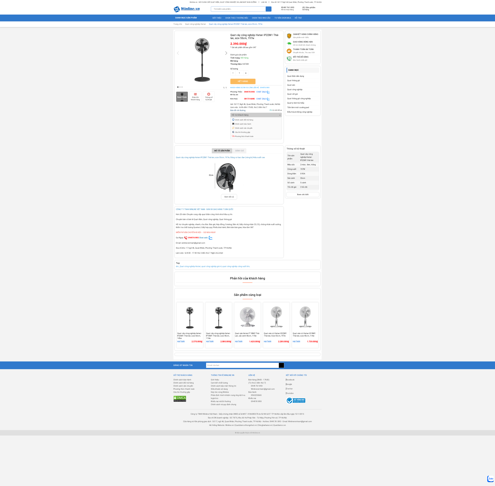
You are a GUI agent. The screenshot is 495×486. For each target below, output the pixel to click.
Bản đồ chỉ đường (237, 110)
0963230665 (256, 395)
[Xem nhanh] (202, 338)
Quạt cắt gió (292, 94)
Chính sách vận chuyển (243, 128)
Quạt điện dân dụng (295, 76)
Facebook (290, 380)
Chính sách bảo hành (243, 124)
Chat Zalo (261, 92)
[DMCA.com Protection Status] (179, 399)
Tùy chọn (251, 340)
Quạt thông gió (293, 80)
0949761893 (249, 92)
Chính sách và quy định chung (223, 404)
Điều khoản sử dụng (219, 389)
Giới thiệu (216, 18)
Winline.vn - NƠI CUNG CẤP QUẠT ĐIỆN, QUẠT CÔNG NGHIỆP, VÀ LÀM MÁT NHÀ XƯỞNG (223, 2)
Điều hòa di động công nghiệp (299, 112)
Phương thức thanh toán (244, 136)
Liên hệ (264, 2)
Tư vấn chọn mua (282, 18)
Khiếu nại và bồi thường (221, 401)
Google (289, 384)
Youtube (290, 393)
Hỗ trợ (298, 18)
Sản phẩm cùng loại (247, 295)
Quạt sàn (291, 85)
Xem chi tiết (303, 194)
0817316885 (249, 99)
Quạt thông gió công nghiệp (299, 99)
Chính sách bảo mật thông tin (223, 386)
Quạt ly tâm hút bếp (295, 103)
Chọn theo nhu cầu (261, 18)
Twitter (289, 389)
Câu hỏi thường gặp (242, 132)
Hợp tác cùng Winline (220, 392)
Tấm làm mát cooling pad (298, 107)
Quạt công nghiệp (294, 89)
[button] (178, 87)
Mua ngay (193, 340)
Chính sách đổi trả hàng (244, 120)
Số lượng (234, 69)
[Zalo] (490, 479)
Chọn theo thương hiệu (236, 18)
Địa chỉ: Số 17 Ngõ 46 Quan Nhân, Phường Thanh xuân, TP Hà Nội (296, 2)
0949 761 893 (287, 7)
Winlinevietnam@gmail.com (263, 389)
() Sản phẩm (308, 8)
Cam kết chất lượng (219, 383)
